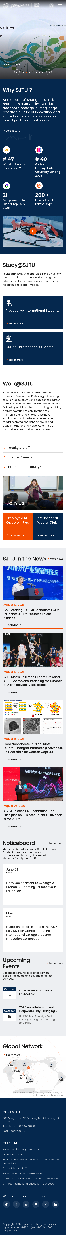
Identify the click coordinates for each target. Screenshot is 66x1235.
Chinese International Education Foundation (29, 1183)
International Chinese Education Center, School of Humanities (32, 1161)
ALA (15, 1230)
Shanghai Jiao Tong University (21, 1149)
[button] (17, 72)
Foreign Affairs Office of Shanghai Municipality (30, 1178)
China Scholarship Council (18, 1168)
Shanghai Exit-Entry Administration (23, 1173)
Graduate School (13, 1154)
